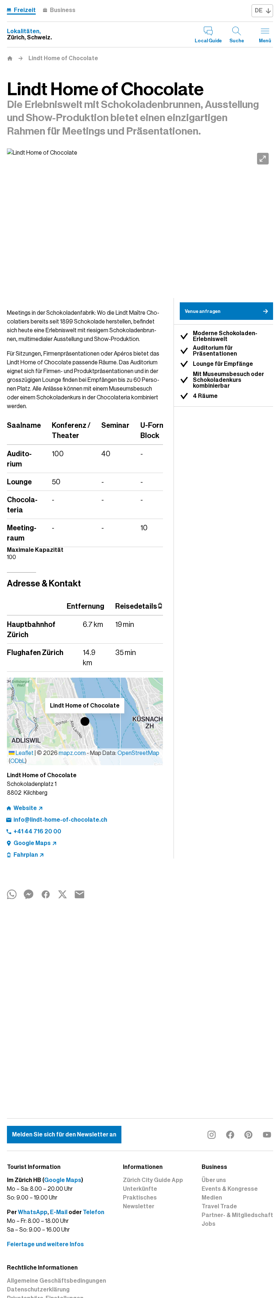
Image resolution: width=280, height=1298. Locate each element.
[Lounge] (140, 223)
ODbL (17, 761)
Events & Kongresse (230, 1189)
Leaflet (24, 753)
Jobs (208, 1224)
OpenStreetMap (138, 753)
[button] (85, 721)
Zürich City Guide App (153, 1180)
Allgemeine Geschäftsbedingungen (56, 1281)
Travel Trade (219, 1206)
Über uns (214, 1180)
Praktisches (140, 1198)
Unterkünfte (140, 1189)
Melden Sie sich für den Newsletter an (64, 1135)
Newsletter (138, 1206)
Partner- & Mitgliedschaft (237, 1215)
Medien (212, 1198)
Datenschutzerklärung (38, 1290)
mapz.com (73, 753)
